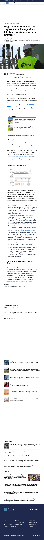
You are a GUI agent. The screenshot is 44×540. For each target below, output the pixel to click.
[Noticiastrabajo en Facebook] (30, 535)
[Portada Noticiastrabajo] (10, 509)
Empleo (19, 286)
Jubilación (17, 520)
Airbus (16, 0)
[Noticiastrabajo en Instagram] (33, 535)
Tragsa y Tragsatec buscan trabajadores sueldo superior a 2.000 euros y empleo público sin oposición (24, 121)
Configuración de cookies (34, 522)
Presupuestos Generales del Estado (33, 0)
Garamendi (24, 0)
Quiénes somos (32, 520)
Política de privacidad (33, 528)
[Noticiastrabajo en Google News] (39, 535)
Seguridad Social (18, 524)
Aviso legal (31, 526)
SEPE (16, 526)
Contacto (30, 530)
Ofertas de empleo (13, 286)
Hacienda (6, 528)
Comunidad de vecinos (19, 522)
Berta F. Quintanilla (11, 73)
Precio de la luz (11, 0)
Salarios (20, 0)
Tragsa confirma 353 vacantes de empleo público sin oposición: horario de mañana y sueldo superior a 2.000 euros (25, 127)
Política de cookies (32, 524)
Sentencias (6, 522)
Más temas (17, 528)
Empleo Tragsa (6, 286)
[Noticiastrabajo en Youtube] (37, 535)
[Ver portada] (10, 3)
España (23, 286)
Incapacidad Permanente (9, 526)
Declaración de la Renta (9, 524)
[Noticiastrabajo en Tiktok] (35, 535)
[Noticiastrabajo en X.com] (32, 535)
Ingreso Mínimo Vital (8, 530)
